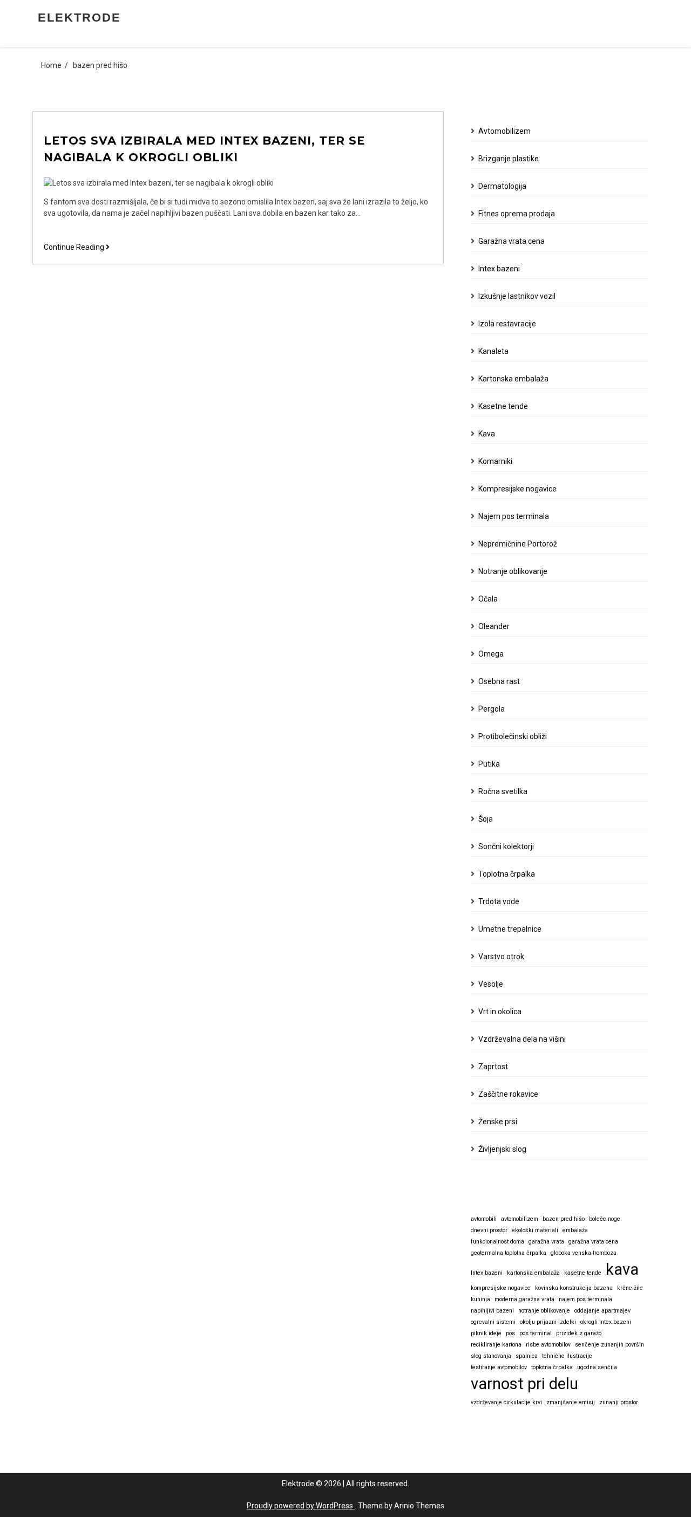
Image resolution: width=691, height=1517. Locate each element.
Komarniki (495, 461)
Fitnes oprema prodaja (516, 213)
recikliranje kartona (496, 1344)
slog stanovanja (491, 1355)
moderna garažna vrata (524, 1299)
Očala (488, 598)
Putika (489, 764)
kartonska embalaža (533, 1272)
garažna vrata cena (593, 1241)
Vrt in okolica (499, 1011)
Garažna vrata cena (511, 241)
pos (510, 1333)
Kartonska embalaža (513, 378)
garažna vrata (546, 1241)
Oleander (494, 626)
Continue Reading (77, 247)
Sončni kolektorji (506, 846)
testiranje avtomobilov (499, 1367)
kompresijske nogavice (501, 1288)
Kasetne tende (503, 406)
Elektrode (79, 17)
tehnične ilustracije (567, 1355)
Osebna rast (499, 681)
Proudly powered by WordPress (301, 1505)
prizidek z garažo (578, 1333)
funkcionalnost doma (497, 1241)
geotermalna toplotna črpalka (508, 1252)
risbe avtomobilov (548, 1344)
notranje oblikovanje (544, 1310)
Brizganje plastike (508, 158)
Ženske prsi (497, 1121)
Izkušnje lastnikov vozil (516, 296)
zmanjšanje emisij (570, 1402)
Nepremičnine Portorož (517, 543)
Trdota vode (498, 901)
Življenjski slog (502, 1149)
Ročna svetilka (502, 791)
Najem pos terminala (513, 516)
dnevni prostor (489, 1230)
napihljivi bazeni (492, 1310)
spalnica (527, 1355)
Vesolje (490, 984)
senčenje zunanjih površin (609, 1344)
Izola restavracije (507, 323)
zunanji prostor (618, 1402)
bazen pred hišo (564, 1218)
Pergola (491, 709)
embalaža (575, 1230)
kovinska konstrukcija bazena (574, 1288)
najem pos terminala (585, 1299)
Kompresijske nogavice (517, 488)
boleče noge (604, 1218)
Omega (491, 654)
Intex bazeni (499, 268)
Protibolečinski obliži (512, 736)
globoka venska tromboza (584, 1252)
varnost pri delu (524, 1384)
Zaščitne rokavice (508, 1094)
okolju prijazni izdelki (548, 1321)
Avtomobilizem (504, 131)
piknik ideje (486, 1333)
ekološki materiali (535, 1230)
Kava (486, 433)
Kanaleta (493, 351)
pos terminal (535, 1333)
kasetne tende (582, 1272)
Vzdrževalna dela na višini (522, 1039)
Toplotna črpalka (506, 874)
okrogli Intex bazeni (605, 1321)
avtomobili (484, 1218)
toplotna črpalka (552, 1367)
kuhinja (480, 1299)
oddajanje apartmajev (602, 1310)
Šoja (485, 819)
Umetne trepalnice (509, 929)
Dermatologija (502, 186)
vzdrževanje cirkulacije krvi (506, 1402)
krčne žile (630, 1288)
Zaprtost (493, 1066)
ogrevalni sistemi (493, 1321)
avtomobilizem (519, 1218)
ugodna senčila (597, 1367)
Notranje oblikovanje (512, 571)
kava (622, 1269)
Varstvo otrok (501, 956)
